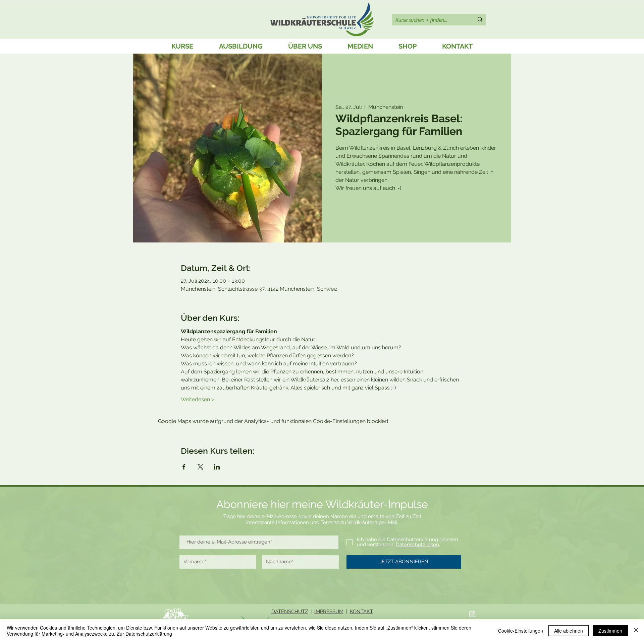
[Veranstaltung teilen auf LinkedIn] (217, 467)
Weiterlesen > (197, 399)
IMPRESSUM (328, 612)
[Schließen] (636, 631)
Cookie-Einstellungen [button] (520, 630)
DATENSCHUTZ (289, 612)
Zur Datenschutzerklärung (144, 633)
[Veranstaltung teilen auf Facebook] (184, 467)
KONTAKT (361, 612)
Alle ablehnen (568, 630)
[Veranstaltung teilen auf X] (200, 467)
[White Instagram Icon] (472, 614)
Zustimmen (610, 630)
